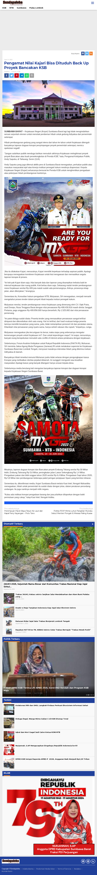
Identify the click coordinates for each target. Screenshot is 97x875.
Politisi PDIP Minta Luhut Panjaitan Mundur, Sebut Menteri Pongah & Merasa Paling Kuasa (72, 511)
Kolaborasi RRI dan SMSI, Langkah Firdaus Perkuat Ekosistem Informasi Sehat (52, 705)
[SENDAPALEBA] (12, 3)
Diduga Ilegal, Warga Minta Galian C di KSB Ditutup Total (42, 719)
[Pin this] (16, 75)
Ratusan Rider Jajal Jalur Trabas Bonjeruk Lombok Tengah (43, 621)
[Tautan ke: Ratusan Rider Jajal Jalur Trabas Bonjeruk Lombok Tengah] (9, 623)
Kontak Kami (7, 871)
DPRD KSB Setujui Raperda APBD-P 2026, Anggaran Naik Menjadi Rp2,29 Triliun (53, 759)
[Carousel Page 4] (91, 694)
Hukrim (14, 71)
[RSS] (91, 53)
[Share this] (6, 75)
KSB (18, 71)
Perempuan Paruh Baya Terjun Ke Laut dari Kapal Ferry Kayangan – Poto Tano (23, 511)
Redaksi (77, 869)
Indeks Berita (28, 869)
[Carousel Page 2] (88, 694)
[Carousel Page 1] (86, 694)
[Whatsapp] (27, 75)
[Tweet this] (11, 75)
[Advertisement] (48, 30)
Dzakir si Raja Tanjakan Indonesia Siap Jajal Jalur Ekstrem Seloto (46, 608)
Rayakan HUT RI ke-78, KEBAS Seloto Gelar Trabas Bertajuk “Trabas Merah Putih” (53, 630)
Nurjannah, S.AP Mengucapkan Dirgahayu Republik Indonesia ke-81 (46, 746)
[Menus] (93, 3)
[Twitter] (87, 53)
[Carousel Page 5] (93, 694)
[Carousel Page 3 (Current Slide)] (89, 694)
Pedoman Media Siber (45, 869)
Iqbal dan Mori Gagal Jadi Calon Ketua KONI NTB (38, 732)
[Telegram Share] (21, 75)
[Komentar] (32, 75)
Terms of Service (64, 869)
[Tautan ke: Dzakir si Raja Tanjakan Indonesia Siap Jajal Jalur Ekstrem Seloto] (9, 612)
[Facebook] (83, 53)
